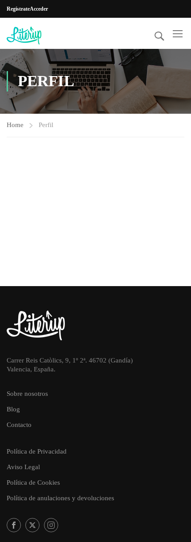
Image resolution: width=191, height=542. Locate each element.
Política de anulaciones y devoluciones (60, 498)
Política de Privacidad (37, 451)
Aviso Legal (23, 466)
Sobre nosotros (27, 393)
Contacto (19, 424)
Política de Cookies (33, 482)
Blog (13, 409)
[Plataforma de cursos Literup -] (35, 35)
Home (15, 124)
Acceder (39, 9)
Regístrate (18, 9)
